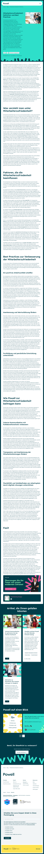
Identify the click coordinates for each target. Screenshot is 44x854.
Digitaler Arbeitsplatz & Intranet (31, 652)
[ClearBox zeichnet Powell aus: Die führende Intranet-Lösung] (32, 621)
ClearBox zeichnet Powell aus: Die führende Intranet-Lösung (32, 633)
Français (8, 792)
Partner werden (26, 785)
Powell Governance (7, 783)
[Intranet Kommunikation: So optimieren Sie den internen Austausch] (12, 621)
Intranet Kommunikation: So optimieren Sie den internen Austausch (12, 633)
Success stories (36, 787)
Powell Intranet (34, 655)
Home (4, 6)
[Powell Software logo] (6, 3)
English (4, 792)
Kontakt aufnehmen (21, 752)
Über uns (14, 782)
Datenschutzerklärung (7, 795)
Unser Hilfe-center (16, 788)
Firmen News (27, 655)
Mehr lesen (38, 848)
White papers (35, 789)
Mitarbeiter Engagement (14, 52)
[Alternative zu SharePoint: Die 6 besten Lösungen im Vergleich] (12, 670)
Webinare (34, 783)
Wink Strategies (12, 796)
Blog (7, 6)
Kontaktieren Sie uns (17, 783)
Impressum (15, 795)
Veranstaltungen (36, 785)
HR (7, 52)
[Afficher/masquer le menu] (40, 3)
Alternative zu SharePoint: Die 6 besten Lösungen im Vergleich (12, 681)
